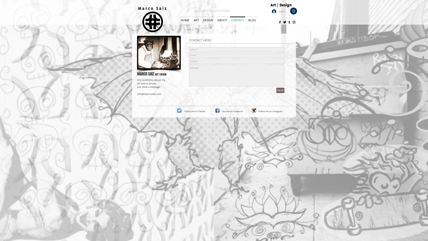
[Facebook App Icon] (217, 110)
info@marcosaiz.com (149, 94)
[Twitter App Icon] (179, 110)
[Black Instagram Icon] (294, 22)
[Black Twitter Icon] (285, 22)
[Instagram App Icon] (254, 110)
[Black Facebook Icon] (280, 22)
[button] (293, 11)
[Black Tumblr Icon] (289, 22)
